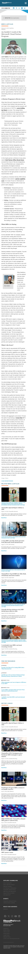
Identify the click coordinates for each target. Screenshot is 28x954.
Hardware (3, 503)
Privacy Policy (6, 933)
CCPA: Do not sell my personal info (11, 938)
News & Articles (7, 24)
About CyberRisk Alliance (9, 884)
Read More (4, 517)
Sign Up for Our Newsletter (9, 891)
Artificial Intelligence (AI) (7, 502)
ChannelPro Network (13, 511)
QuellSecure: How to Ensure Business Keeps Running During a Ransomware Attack (13, 675)
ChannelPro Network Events (9, 901)
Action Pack (19, 418)
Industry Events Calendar (9, 902)
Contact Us (5, 928)
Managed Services (18, 503)
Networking (4, 505)
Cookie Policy (6, 935)
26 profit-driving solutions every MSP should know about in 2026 (12, 610)
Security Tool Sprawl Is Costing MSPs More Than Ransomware (12, 668)
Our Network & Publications (9, 888)
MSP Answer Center (17, 536)
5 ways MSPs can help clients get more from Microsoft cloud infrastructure (12, 541)
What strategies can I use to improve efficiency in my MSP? (13, 682)
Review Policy (6, 930)
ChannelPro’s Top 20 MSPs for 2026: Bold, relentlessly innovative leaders (13, 574)
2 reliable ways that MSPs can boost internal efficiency (13, 697)
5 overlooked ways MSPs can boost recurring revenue (11, 646)
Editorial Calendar (7, 886)
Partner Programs (8, 481)
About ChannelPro (7, 883)
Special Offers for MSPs (8, 893)
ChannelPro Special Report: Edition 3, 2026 (12, 508)
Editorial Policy (6, 936)
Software (22, 505)
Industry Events (10, 503)
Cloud (2, 481)
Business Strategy (18, 502)
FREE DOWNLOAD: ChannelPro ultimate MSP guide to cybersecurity (13, 819)
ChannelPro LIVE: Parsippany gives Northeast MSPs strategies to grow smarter (11, 754)
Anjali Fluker (11, 577)
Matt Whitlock (12, 613)
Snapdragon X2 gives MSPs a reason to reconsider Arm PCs (12, 788)
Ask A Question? (7, 894)
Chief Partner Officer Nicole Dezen (14, 160)
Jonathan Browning (13, 649)
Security (18, 505)
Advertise (5, 909)
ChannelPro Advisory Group (9, 889)
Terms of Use (6, 931)
